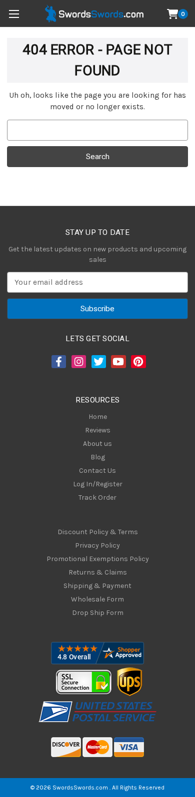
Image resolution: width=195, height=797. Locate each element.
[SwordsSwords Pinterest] (137, 361)
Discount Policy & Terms (98, 532)
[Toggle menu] (14, 13)
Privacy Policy (97, 545)
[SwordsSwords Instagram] (78, 361)
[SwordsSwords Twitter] (98, 361)
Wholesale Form (97, 599)
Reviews (97, 430)
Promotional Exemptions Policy (97, 559)
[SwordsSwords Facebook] (58, 361)
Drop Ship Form (98, 612)
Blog (97, 457)
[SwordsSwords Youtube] (117, 361)
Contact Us (97, 470)
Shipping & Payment (98, 586)
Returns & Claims (97, 572)
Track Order (97, 497)
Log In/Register (97, 484)
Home (97, 416)
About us (97, 443)
